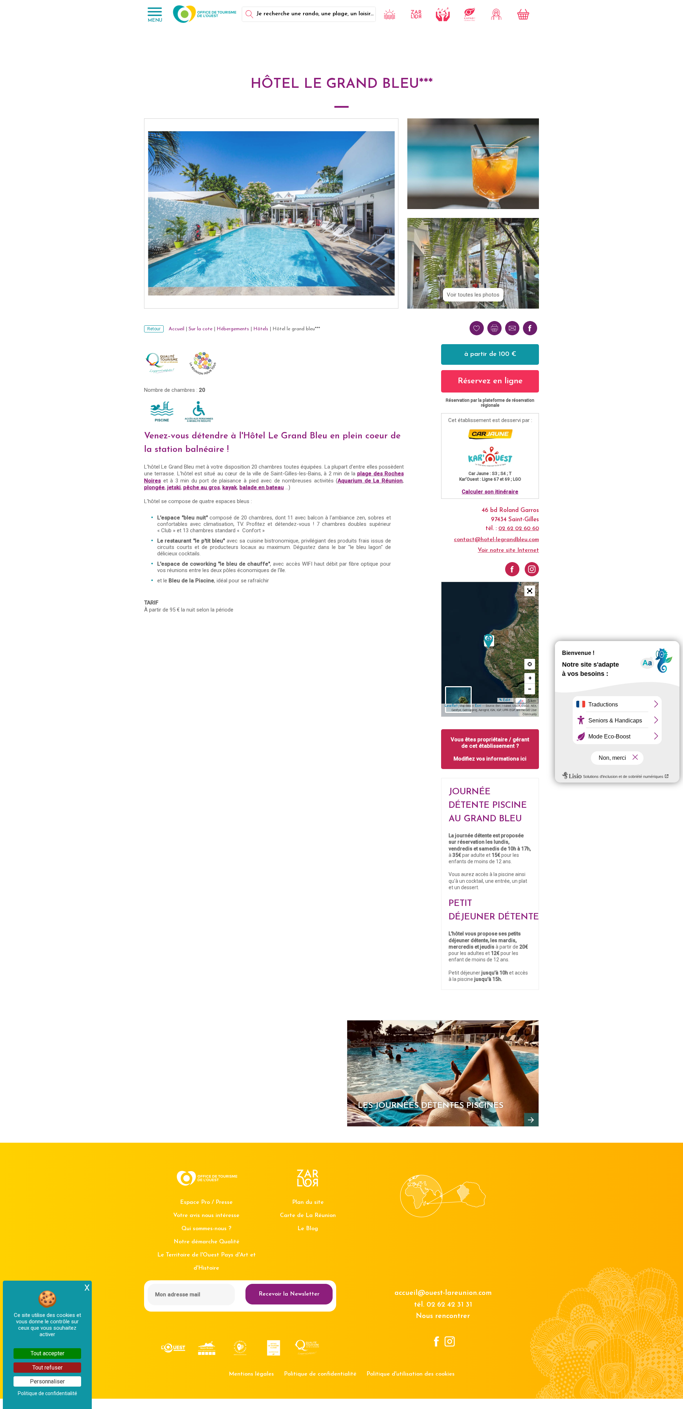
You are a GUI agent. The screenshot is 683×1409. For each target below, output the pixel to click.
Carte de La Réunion (308, 1215)
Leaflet (451, 706)
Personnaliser (47, 1381)
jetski (174, 487)
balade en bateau (261, 487)
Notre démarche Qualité (206, 1242)
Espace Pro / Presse (206, 1202)
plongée (154, 487)
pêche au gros (201, 487)
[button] (529, 591)
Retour (153, 328)
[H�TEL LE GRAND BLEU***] (488, 641)
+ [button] (530, 678)
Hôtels (260, 329)
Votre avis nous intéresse (206, 1215)
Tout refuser (47, 1367)
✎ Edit (504, 700)
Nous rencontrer (443, 1316)
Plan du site (308, 1202)
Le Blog (307, 1229)
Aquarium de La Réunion (370, 480)
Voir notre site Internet (508, 550)
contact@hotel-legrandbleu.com (496, 540)
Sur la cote (200, 329)
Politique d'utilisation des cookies (410, 1374)
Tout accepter (47, 1353)
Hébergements (233, 329)
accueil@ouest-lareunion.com (443, 1293)
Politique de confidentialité (320, 1374)
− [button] (530, 689)
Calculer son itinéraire (490, 492)
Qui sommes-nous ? (206, 1229)
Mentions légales (251, 1374)
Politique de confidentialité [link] (47, 1393)
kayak (229, 487)
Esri (478, 706)
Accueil (176, 329)
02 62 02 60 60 (518, 529)
